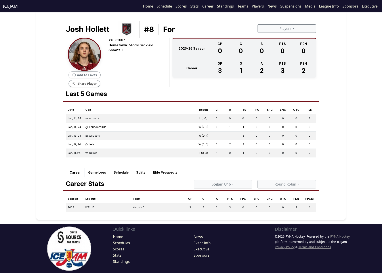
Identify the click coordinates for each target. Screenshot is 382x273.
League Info (329, 6)
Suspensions (291, 6)
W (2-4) (203, 135)
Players (258, 6)
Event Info (202, 242)
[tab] (75, 172)
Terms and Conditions (314, 247)
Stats (194, 6)
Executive (370, 6)
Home (148, 6)
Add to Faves (84, 75)
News (272, 6)
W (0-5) (203, 144)
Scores (181, 6)
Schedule (164, 6)
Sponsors (350, 6)
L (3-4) (203, 153)
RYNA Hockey (340, 236)
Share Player (84, 83)
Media (310, 6)
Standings (225, 6)
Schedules (121, 242)
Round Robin (285, 184)
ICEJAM (10, 6)
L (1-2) (203, 118)
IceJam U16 (221, 184)
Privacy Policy (284, 247)
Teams (242, 6)
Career (208, 6)
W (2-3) (203, 127)
